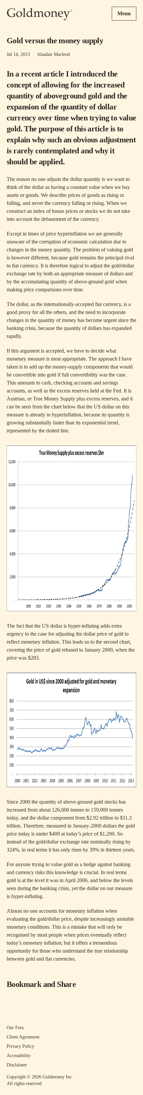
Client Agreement (23, 1036)
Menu (124, 13)
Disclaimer (17, 1064)
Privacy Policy (20, 1046)
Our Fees (15, 1027)
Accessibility (19, 1055)
